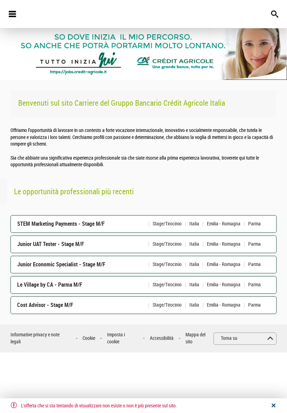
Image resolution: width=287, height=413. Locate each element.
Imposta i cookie (116, 338)
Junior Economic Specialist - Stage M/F (61, 264)
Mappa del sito (195, 338)
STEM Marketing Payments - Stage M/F (61, 223)
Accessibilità (162, 338)
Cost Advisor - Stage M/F (45, 305)
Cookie (89, 338)
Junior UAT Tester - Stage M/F (50, 244)
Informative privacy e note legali (34, 338)
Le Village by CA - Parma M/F (49, 284)
